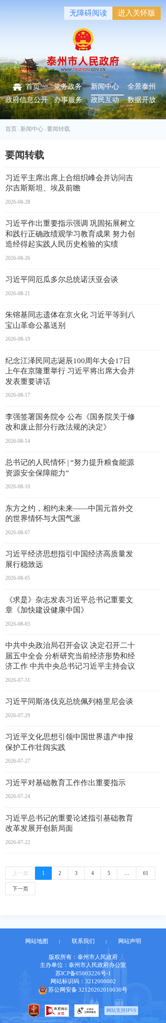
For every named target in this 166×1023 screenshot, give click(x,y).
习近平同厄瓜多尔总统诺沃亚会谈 (61, 279)
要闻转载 (58, 128)
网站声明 (129, 941)
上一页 (20, 873)
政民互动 (105, 99)
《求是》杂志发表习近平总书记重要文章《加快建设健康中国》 (69, 605)
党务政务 (68, 86)
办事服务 (68, 99)
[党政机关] (33, 1011)
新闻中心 (105, 86)
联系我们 (83, 941)
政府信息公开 (26, 99)
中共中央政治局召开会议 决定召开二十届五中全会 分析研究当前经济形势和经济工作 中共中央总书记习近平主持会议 (70, 655)
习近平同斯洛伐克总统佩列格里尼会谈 (69, 701)
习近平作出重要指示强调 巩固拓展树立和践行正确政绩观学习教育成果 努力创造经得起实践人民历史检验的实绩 (70, 233)
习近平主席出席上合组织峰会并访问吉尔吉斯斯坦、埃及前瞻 (69, 183)
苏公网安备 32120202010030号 (87, 989)
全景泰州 (141, 86)
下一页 (20, 889)
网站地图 (36, 941)
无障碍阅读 (88, 13)
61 (145, 873)
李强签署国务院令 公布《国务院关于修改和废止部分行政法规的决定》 (70, 422)
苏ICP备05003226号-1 (83, 973)
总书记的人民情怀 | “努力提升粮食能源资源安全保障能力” (69, 467)
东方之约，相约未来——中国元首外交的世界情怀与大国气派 (69, 513)
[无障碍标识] (86, 1010)
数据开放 (141, 99)
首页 (33, 86)
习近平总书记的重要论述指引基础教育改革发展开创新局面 (69, 823)
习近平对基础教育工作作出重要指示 (65, 783)
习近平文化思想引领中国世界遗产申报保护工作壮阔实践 (69, 742)
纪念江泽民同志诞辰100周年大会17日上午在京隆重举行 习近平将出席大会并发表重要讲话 (70, 371)
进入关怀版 (136, 13)
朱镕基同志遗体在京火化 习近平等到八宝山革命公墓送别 (70, 320)
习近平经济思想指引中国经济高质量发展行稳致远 (69, 559)
